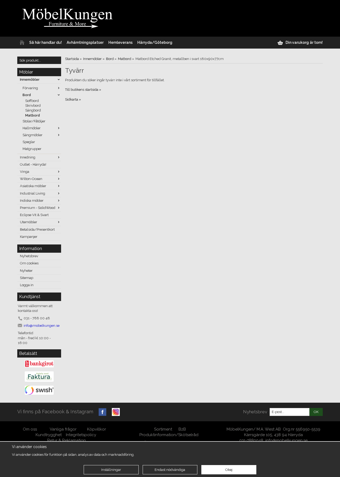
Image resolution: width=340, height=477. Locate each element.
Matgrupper (32, 149)
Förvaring (30, 88)
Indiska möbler (32, 201)
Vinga (24, 172)
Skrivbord (33, 106)
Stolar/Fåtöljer (34, 121)
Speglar (29, 142)
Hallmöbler (32, 128)
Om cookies (29, 263)
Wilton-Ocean (31, 179)
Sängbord (33, 110)
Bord (27, 95)
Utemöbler (28, 222)
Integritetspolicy (81, 434)
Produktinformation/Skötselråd (168, 434)
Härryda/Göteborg (154, 42)
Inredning (27, 157)
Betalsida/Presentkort (37, 229)
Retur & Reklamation (66, 440)
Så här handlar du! (45, 42)
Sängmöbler (32, 135)
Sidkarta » (73, 99)
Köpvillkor (96, 429)
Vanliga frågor (63, 429)
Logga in (26, 285)
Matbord (32, 115)
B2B (182, 429)
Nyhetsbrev (29, 256)
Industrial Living (32, 193)
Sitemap (26, 278)
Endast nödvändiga (170, 470)
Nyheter (26, 271)
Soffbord (32, 101)
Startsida (72, 59)
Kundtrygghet (49, 434)
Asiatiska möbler (33, 186)
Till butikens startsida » (83, 90)
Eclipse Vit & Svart (34, 215)
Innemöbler (30, 79)
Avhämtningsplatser (85, 42)
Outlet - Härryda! (33, 164)
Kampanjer (28, 237)
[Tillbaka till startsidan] (22, 43)
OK (316, 412)
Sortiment (163, 429)
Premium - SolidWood (37, 208)
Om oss (30, 429)
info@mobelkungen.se (286, 440)
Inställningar (111, 470)
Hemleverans (120, 42)
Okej (228, 470)
